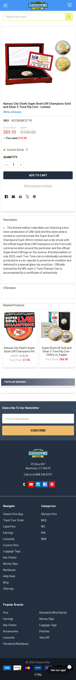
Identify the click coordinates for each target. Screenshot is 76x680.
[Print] (20, 197)
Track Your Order (13, 520)
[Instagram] (38, 484)
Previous (5, 339)
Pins (5, 612)
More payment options (38, 185)
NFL (43, 526)
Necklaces (9, 570)
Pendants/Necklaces (16, 643)
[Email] (13, 197)
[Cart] (70, 5)
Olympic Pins (49, 514)
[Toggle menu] (5, 5)
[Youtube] (31, 484)
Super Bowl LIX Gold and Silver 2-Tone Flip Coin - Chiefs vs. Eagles (57, 351)
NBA (44, 539)
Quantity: (10, 157)
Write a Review (12, 112)
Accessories (10, 631)
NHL (43, 532)
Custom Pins (11, 545)
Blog (6, 582)
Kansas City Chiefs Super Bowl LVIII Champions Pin (19, 349)
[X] (27, 197)
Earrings (8, 532)
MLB (44, 520)
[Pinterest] (34, 197)
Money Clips (10, 563)
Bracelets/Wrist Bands (53, 612)
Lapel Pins (9, 526)
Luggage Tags (11, 551)
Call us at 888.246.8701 (38, 474)
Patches (44, 631)
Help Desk (9, 576)
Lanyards (8, 539)
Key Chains (10, 557)
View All (44, 637)
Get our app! (58, 670)
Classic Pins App (13, 514)
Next (71, 339)
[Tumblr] (24, 484)
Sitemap (8, 588)
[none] (38, 63)
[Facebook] (6, 197)
